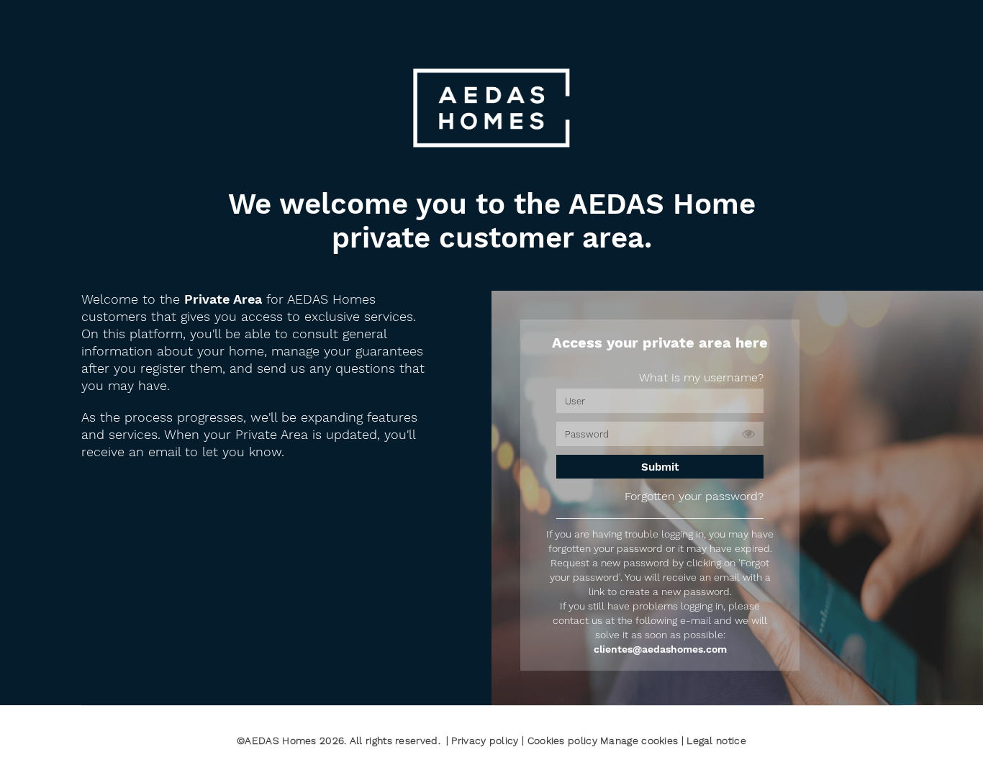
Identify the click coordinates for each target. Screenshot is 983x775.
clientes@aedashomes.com (660, 649)
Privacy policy (486, 740)
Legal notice (716, 740)
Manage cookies (639, 740)
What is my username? (701, 377)
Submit (660, 467)
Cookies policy (564, 740)
